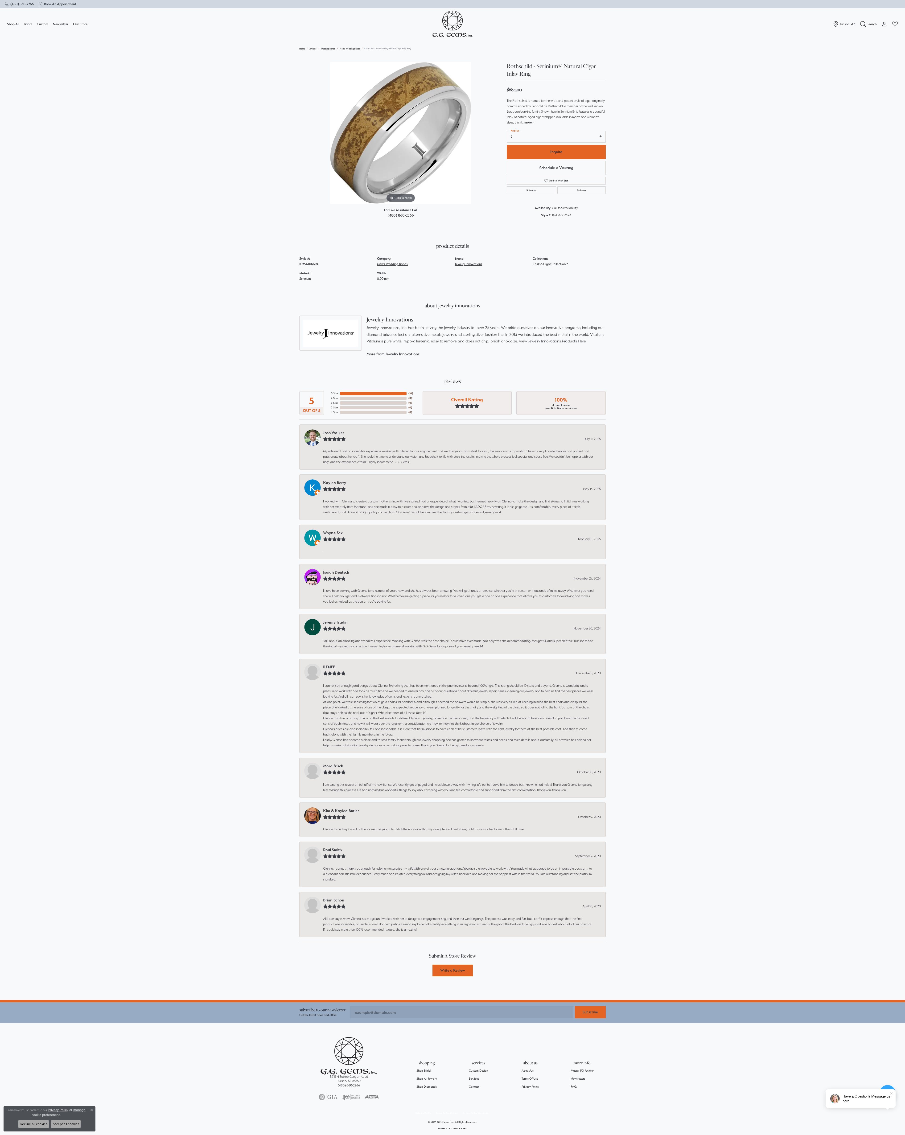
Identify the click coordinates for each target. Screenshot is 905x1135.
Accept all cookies (66, 1124)
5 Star (334, 393)
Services (474, 1078)
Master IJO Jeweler (582, 1070)
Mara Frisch (333, 766)
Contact (474, 1086)
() (410, 393)
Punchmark (460, 1128)
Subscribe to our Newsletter (322, 1009)
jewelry (313, 48)
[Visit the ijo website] (351, 1097)
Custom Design (478, 1070)
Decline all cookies (33, 1124)
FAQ (574, 1086)
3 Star (334, 402)
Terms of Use (530, 1078)
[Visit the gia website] (328, 1097)
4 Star (334, 398)
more (528, 122)
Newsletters (578, 1078)
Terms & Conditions (447, 1113)
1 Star (335, 412)
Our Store (80, 24)
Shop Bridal (423, 1070)
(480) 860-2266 (401, 215)
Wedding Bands (328, 48)
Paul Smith (332, 849)
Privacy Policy (530, 1086)
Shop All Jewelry (426, 1078)
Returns (581, 190)
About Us (528, 1070)
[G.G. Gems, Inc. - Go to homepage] (349, 1056)
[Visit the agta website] (372, 1097)
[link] (19, 4)
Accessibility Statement (476, 1113)
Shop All (13, 24)
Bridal (28, 24)
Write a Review (452, 970)
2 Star (334, 407)
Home (302, 48)
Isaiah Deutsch (336, 572)
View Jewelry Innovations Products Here (552, 341)
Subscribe (590, 1012)
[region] (400, 133)
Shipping (531, 190)
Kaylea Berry (334, 482)
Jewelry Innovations (468, 264)
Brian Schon (333, 900)
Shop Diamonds (426, 1086)
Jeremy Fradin (335, 622)
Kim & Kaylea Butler (341, 810)
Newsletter (60, 24)
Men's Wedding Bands (350, 48)
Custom (42, 24)
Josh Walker (333, 432)
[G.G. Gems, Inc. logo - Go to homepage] (452, 24)
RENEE (329, 667)
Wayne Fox (333, 532)
